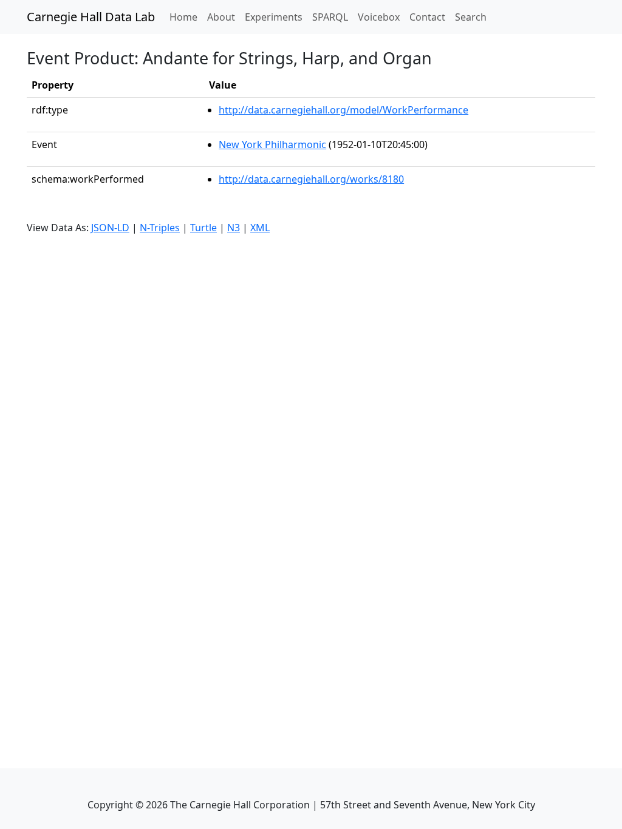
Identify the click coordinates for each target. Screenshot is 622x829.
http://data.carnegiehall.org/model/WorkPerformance (343, 110)
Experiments (273, 17)
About (221, 17)
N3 (233, 227)
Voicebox (379, 17)
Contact (427, 17)
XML (260, 227)
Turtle (203, 227)
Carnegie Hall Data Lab (91, 16)
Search (471, 17)
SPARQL (330, 17)
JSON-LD (110, 227)
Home (185, 17)
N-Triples (160, 227)
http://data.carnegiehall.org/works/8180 (311, 179)
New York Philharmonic (272, 144)
